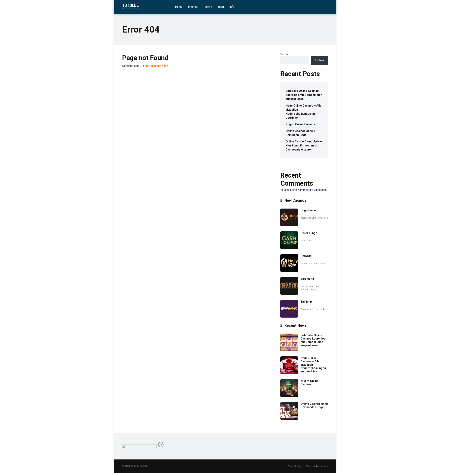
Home (178, 6)
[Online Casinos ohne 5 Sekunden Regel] (289, 418)
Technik (208, 6)
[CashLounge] (289, 248)
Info (231, 6)
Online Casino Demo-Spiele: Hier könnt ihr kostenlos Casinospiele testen (304, 145)
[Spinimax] (289, 316)
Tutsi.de (130, 5)
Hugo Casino (309, 210)
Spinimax (306, 301)
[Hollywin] (289, 271)
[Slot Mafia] (289, 293)
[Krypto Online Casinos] (289, 396)
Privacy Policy (294, 466)
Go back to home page (154, 66)
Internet (193, 6)
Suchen (284, 54)
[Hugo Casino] (289, 225)
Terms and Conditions (317, 466)
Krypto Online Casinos (300, 124)
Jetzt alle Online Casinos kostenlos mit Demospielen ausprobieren (304, 95)
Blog (221, 6)
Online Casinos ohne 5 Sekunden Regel (300, 133)
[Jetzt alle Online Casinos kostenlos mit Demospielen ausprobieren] (289, 350)
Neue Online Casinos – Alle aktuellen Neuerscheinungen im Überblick (304, 112)
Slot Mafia (307, 278)
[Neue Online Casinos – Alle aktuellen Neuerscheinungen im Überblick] (289, 373)
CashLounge (309, 233)
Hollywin (306, 256)
